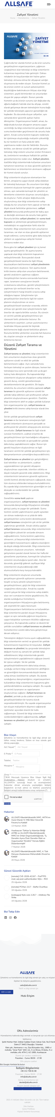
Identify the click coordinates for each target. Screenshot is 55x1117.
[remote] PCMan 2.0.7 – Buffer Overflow (29, 887)
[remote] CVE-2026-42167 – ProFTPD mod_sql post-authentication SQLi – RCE (29, 877)
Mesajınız (9, 765)
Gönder (7, 803)
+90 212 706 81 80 (28, 1071)
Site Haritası (28, 1106)
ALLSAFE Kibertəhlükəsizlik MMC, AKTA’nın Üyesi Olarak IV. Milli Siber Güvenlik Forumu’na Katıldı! (30, 820)
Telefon (7, 760)
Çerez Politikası (28, 1109)
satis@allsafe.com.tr (28, 985)
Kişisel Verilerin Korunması (28, 1111)
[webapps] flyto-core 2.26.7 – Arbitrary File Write (30, 896)
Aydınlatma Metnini (14, 780)
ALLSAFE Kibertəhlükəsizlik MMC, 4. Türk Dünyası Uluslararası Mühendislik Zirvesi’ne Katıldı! (30, 854)
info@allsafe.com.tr (28, 1076)
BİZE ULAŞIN (6, 992)
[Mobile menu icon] (48, 4)
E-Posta (8, 753)
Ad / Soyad (9, 747)
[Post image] (6, 819)
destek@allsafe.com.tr (28, 1082)
